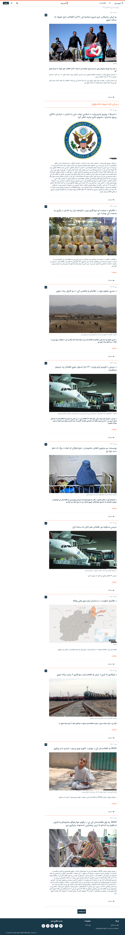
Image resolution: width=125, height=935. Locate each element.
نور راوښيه (82, 911)
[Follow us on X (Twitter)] (56, 926)
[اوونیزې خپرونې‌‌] (11, 3)
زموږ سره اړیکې (115, 925)
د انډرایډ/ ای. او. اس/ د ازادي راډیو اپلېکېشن (107, 928)
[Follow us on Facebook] (60, 926)
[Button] (111, 97)
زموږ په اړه (88, 925)
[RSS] (43, 926)
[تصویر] (17, 3)
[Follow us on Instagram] (47, 926)
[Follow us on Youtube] (52, 926)
